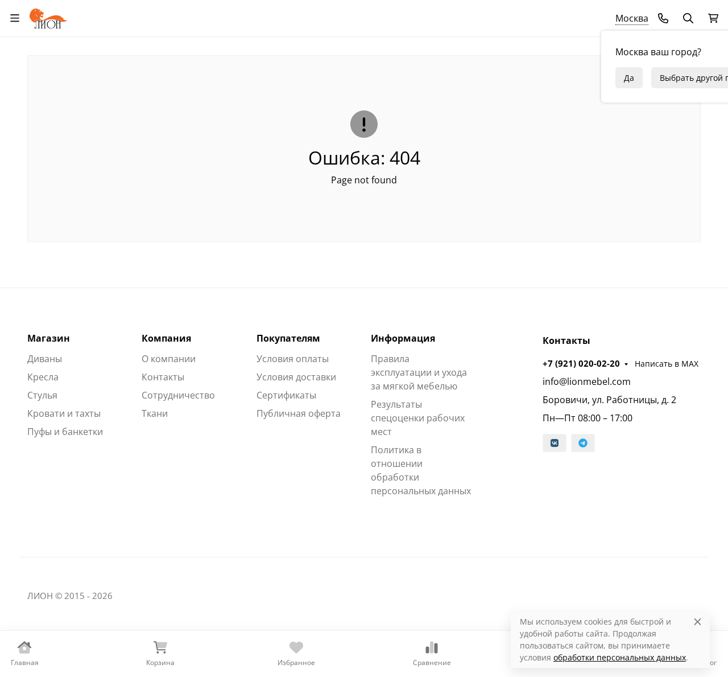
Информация (403, 338)
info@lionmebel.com (587, 381)
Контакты (163, 377)
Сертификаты (286, 395)
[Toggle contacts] (663, 18)
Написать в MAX (666, 363)
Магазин (48, 338)
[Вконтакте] (554, 443)
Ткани (155, 413)
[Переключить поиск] (688, 18)
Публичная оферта (299, 413)
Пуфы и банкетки (65, 431)
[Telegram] (583, 443)
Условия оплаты (293, 358)
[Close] (697, 621)
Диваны (44, 358)
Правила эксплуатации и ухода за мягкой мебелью (419, 372)
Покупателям (288, 338)
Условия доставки (296, 377)
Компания (166, 338)
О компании (169, 358)
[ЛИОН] (49, 16)
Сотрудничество (178, 395)
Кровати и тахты (64, 413)
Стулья (42, 395)
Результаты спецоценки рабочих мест (418, 418)
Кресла (43, 377)
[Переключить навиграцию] (15, 18)
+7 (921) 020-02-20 (581, 363)
